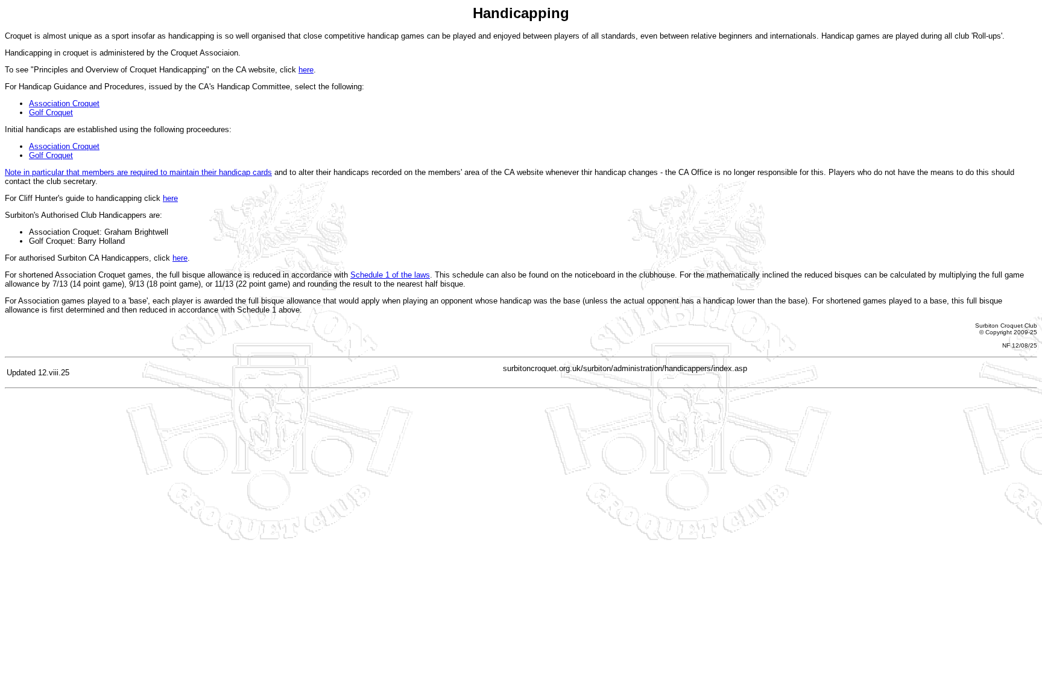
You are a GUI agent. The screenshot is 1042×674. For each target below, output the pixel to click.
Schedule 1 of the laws (390, 274)
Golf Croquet (51, 112)
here (306, 69)
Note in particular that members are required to (87, 172)
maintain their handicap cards (220, 172)
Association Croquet (64, 103)
